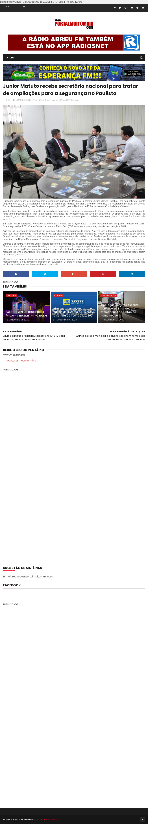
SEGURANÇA (62, 99)
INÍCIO (10, 57)
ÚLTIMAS (74, 99)
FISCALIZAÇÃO (108, 295)
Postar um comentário (21, 360)
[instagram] (132, 8)
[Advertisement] (74, 466)
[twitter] (120, 8)
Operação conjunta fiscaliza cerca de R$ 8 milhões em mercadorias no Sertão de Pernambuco (120, 310)
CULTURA (11, 295)
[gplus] (126, 8)
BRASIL (19, 99)
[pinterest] (137, 8)
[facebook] (115, 8)
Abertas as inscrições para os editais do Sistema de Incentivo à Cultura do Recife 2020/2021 (74, 312)
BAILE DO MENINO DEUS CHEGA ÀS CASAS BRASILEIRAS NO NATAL (26, 313)
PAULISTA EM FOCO (34, 99)
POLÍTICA (50, 99)
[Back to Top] (142, 819)
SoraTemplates (50, 819)
